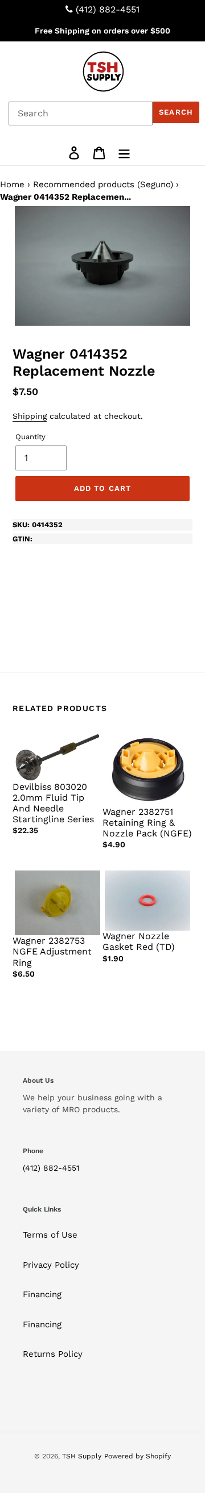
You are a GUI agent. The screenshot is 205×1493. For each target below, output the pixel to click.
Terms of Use (50, 1235)
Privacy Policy (51, 1265)
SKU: (38, 524)
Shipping (30, 415)
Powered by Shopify (137, 1456)
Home (12, 184)
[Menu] (124, 152)
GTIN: (22, 539)
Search (175, 112)
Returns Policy (53, 1354)
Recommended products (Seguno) (103, 184)
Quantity (30, 436)
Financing (42, 1294)
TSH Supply (81, 1456)
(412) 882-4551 (108, 9)
